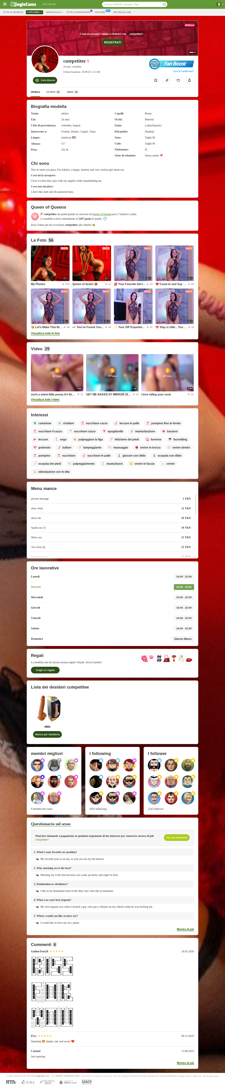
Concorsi (99, 12)
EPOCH (59, 1076)
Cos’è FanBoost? (183, 71)
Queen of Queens (102, 214)
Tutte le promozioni (78, 12)
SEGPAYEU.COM (71, 1076)
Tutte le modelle (13, 12)
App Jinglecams (122, 12)
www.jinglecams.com (40, 1076)
